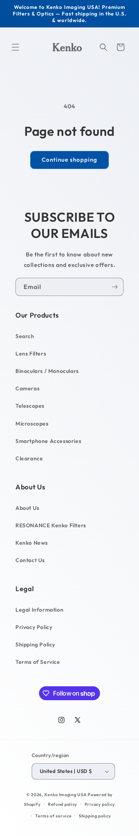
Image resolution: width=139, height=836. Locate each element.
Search (24, 336)
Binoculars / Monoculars (47, 371)
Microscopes (32, 423)
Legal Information (39, 609)
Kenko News (31, 542)
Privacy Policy (33, 627)
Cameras (27, 388)
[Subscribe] (114, 287)
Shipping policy (95, 816)
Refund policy (62, 804)
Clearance (29, 458)
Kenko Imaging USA (65, 794)
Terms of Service (37, 661)
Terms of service (53, 816)
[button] (15, 47)
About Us (27, 507)
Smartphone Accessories (48, 441)
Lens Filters (30, 353)
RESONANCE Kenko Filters (50, 525)
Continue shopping (69, 159)
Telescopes (29, 405)
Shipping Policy (35, 644)
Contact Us (30, 560)
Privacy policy (100, 804)
